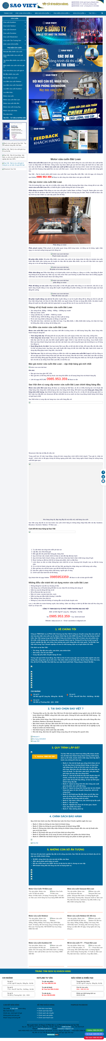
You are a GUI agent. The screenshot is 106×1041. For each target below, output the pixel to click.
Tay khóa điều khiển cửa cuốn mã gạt (14, 61)
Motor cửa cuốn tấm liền (11, 103)
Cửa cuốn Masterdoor (10, 37)
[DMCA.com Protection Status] (53, 1034)
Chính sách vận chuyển (46, 1013)
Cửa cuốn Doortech (9, 29)
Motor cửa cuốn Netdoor (38, 916)
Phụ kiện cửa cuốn (61, 13)
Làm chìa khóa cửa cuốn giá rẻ (13, 70)
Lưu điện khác (8, 92)
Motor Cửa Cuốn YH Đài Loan (40, 889)
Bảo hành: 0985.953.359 (94, 1038)
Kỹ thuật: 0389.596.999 (94, 1034)
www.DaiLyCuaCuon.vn (45, 1028)
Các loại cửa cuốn (23, 13)
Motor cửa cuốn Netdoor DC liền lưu (81, 916)
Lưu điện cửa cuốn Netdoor (12, 81)
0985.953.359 (52, 983)
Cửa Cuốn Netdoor (9, 26)
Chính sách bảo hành (45, 1011)
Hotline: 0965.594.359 (94, 1030)
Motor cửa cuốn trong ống (11, 107)
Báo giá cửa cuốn (42, 13)
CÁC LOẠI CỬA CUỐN (10, 44)
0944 (77, 989)
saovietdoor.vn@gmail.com (65, 1028)
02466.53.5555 (66, 1027)
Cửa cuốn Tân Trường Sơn (12, 40)
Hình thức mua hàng (45, 1008)
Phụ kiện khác (8, 114)
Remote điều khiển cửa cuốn (12, 51)
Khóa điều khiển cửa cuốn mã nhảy (13, 56)
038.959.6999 (51, 995)
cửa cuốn (15, 1008)
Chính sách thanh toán (45, 1017)
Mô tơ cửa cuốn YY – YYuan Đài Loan (82, 943)
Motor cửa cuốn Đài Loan (11, 99)
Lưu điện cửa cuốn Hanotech (12, 85)
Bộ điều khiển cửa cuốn (11, 74)
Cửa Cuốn (14, 18)
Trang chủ (8, 13)
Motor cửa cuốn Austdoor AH (40, 943)
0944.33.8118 (54, 989)
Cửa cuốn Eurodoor (9, 33)
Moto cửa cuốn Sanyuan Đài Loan (80, 889)
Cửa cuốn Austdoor (9, 22)
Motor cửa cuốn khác (10, 110)
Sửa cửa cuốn (79, 13)
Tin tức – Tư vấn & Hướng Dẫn (14, 118)
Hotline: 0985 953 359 (46, 757)
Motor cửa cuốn (8, 96)
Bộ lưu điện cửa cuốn (10, 78)
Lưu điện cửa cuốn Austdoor (12, 89)
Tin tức (92, 13)
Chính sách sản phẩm (45, 1015)
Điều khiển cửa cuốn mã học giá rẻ (13, 66)
